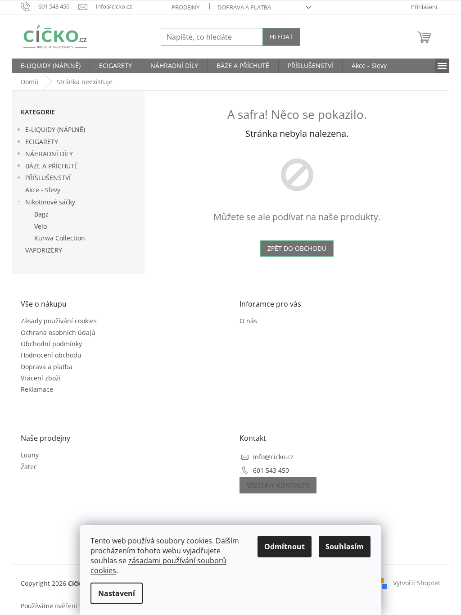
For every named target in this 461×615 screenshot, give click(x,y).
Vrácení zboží (41, 378)
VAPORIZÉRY (43, 250)
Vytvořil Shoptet (416, 583)
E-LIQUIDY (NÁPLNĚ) (55, 129)
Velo (40, 226)
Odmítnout (284, 547)
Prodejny (185, 7)
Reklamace (37, 389)
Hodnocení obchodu (51, 355)
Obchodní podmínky (51, 343)
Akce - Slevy (42, 189)
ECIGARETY (41, 141)
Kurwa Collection (59, 238)
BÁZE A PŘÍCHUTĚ (51, 166)
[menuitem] (51, 66)
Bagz (41, 214)
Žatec (29, 466)
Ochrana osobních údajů (58, 332)
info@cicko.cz (273, 456)
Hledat (281, 36)
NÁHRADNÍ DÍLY (49, 153)
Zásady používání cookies (59, 321)
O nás (248, 321)
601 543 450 (271, 470)
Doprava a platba (244, 7)
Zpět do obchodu (296, 248)
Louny (30, 455)
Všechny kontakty (278, 485)
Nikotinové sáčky (50, 202)
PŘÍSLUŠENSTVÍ (48, 177)
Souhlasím (344, 547)
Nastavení (116, 593)
